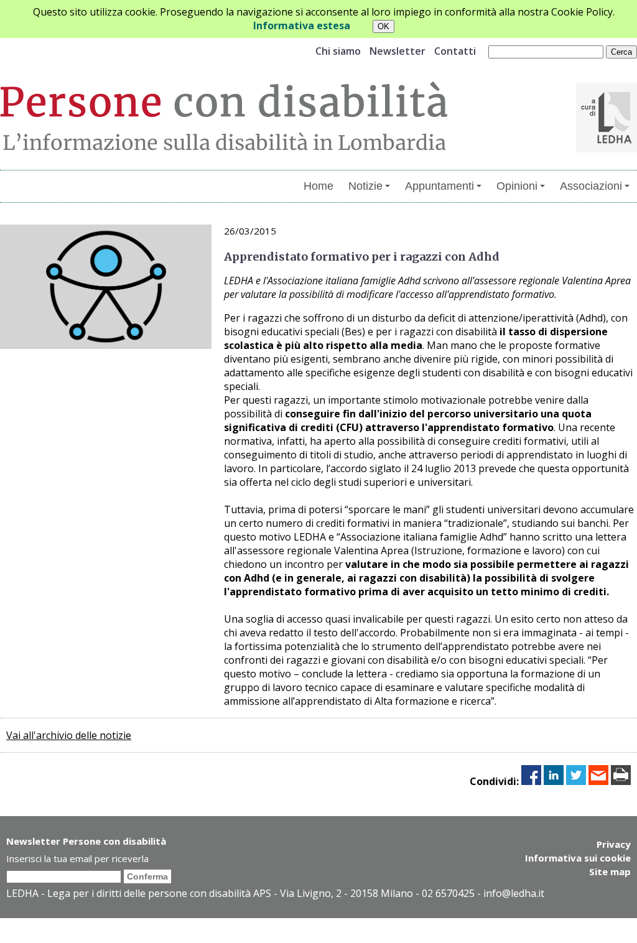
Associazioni (591, 186)
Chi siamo (338, 51)
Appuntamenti (439, 186)
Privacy (614, 844)
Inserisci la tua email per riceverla (77, 858)
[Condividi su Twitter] (576, 781)
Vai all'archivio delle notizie (68, 735)
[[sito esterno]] (606, 149)
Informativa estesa (301, 25)
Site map (610, 871)
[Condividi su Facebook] (531, 781)
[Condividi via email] (598, 781)
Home (318, 186)
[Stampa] (621, 781)
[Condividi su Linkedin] (554, 781)
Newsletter (397, 51)
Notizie (365, 186)
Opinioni (516, 186)
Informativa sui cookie (578, 858)
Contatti (455, 51)
